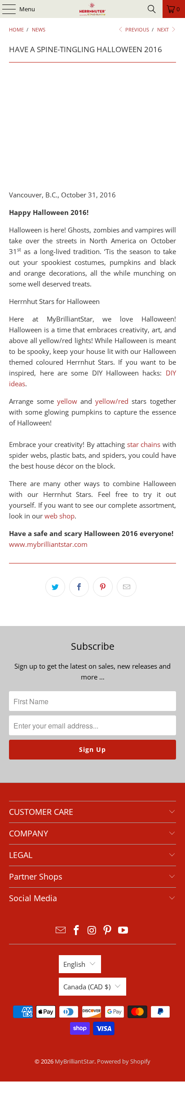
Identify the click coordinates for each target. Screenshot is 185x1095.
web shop (59, 515)
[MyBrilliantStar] (92, 9)
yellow (67, 401)
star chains (143, 444)
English (74, 964)
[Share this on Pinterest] (103, 587)
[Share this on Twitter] (55, 587)
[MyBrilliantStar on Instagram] (92, 930)
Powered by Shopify (123, 1061)
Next (163, 29)
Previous (136, 29)
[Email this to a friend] (127, 587)
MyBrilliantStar (74, 1061)
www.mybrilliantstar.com (48, 544)
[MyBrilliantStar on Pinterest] (108, 930)
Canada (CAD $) (86, 986)
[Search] (151, 9)
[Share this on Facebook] (79, 587)
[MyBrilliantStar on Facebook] (76, 930)
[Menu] (4, 9)
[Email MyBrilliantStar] (61, 930)
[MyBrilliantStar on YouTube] (123, 930)
